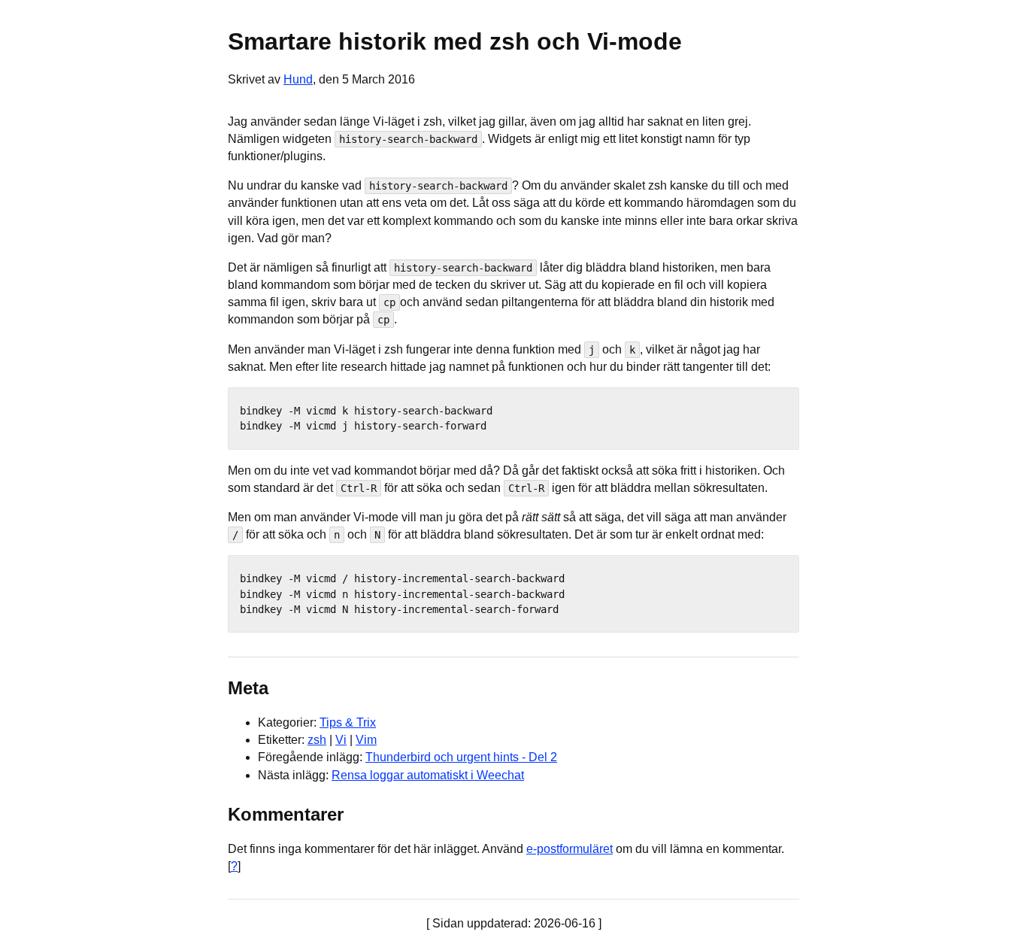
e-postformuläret (569, 848)
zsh (316, 739)
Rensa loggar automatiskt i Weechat (428, 775)
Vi (341, 739)
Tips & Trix (348, 722)
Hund (298, 79)
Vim (366, 739)
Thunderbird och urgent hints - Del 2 (461, 757)
